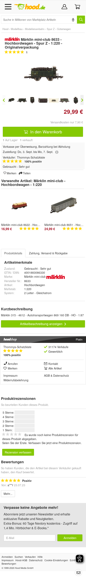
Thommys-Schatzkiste (17, 347)
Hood (5, 29)
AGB (47, 375)
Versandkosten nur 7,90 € (66, 122)
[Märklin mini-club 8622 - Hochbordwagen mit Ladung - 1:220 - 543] (20, 206)
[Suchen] (81, 20)
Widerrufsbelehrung (15, 380)
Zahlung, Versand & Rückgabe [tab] (48, 253)
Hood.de (29, 7)
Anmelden (70, 538)
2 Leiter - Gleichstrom (38, 293)
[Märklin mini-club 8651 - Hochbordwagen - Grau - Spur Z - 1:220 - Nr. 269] (64, 206)
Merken (11, 173)
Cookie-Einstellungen (56, 560)
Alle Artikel (55, 368)
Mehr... (8, 494)
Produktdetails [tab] (13, 253)
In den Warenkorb (45, 132)
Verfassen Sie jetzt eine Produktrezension (54, 443)
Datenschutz (61, 375)
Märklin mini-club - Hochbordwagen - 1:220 (33, 182)
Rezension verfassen (18, 452)
